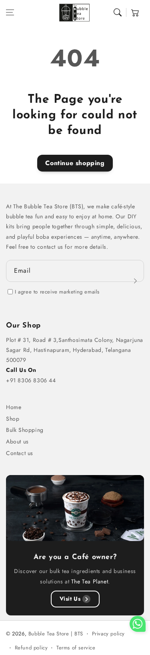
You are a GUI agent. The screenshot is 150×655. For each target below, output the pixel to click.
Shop (12, 419)
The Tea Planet (89, 581)
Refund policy (31, 647)
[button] (10, 12)
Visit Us (70, 599)
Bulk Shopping (25, 430)
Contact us (19, 453)
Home (13, 407)
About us (17, 441)
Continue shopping (74, 163)
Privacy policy (108, 633)
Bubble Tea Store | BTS (55, 633)
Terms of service (76, 647)
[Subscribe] (135, 281)
